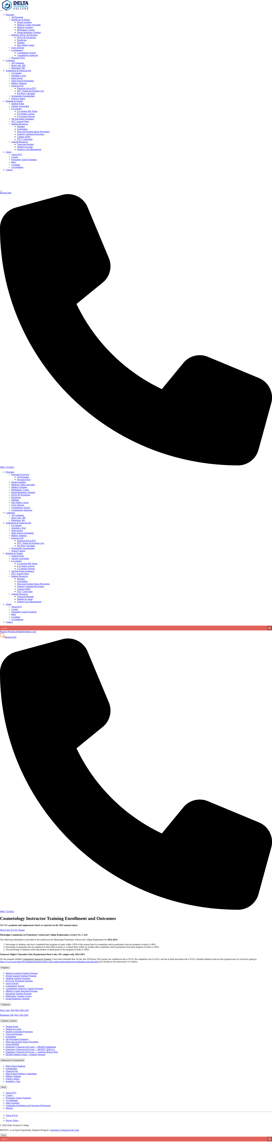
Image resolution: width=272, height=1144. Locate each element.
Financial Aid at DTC (26, 88)
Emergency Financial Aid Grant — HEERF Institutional (31, 1047)
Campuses (10, 60)
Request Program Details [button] (11, 631)
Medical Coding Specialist (29, 25)
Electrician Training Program (18, 993)
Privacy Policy (12, 1120)
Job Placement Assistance (22, 119)
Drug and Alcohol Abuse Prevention (33, 131)
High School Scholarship (22, 81)
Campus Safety (24, 136)
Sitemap (9, 1108)
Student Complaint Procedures (30, 134)
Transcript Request (25, 144)
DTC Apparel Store (20, 121)
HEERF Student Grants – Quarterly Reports (25, 1054)
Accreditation (17, 167)
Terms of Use (12, 1115)
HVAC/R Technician (26, 37)
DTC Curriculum (24, 139)
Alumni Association (20, 106)
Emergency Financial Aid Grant (64, 1130)
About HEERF (12, 1044)
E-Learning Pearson (26, 116)
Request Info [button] (5, 193)
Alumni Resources (19, 142)
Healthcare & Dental (20, 20)
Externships (22, 129)
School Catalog (18, 98)
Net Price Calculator (26, 93)
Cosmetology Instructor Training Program (24, 988)
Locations (15, 164)
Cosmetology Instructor (27, 55)
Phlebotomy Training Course (18, 996)
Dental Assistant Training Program (21, 976)
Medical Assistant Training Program (22, 973)
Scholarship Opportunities (23, 96)
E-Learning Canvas (25, 114)
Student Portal (17, 103)
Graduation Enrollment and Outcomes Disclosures (28, 1105)
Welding (21, 42)
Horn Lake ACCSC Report (12, 930)
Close (3, 1135)
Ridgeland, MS (18, 68)
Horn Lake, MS (18, 65)
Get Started (16, 73)
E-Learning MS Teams (27, 111)
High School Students (15, 1066)
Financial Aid (17, 86)
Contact (9, 170)
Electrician (21, 40)
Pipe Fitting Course (25, 45)
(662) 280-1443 (22, 1010)
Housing (21, 126)
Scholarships (11, 1068)
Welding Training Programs (18, 978)
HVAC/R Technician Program (19, 981)
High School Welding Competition (21, 1074)
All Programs (17, 17)
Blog (13, 162)
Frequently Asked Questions (24, 159)
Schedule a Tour (18, 75)
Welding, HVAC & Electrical (24, 35)
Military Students (19, 83)
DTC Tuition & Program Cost (30, 91)
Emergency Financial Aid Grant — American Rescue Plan (32, 1052)
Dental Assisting (24, 22)
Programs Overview (20, 474)
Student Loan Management (29, 149)
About (8, 152)
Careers (14, 157)
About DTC (16, 154)
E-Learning (16, 109)
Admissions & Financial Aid (18, 70)
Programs (10, 14)
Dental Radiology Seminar (29, 32)
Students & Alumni (14, 101)
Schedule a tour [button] (29, 631)
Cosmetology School (26, 53)
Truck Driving (17, 47)
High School (17, 78)
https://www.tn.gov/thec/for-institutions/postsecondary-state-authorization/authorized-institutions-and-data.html (49, 961)
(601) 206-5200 (21, 1015)
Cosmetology (17, 50)
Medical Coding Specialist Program (21, 991)
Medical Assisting (25, 27)
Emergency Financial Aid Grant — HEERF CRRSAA (30, 1049)
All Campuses (17, 63)
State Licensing (12, 1103)
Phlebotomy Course (26, 30)
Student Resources (19, 124)
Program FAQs (18, 58)
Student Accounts (25, 147)
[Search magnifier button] (269, 628)
